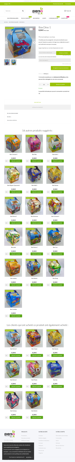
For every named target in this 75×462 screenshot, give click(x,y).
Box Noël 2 (34, 185)
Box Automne (34, 216)
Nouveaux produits (25, 438)
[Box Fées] (41, 139)
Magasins (41, 453)
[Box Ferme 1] (41, 232)
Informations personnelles (62, 435)
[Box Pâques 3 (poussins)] (20, 170)
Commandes (59, 438)
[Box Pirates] (41, 365)
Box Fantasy (13, 410)
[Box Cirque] (41, 334)
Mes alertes (58, 448)
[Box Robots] (41, 263)
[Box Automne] (41, 201)
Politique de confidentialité (16, 457)
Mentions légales (42, 438)
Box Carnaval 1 (13, 154)
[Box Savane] (62, 170)
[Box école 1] (62, 139)
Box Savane (55, 185)
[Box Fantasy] (20, 396)
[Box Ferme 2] (20, 365)
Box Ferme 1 (34, 247)
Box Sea (55, 380)
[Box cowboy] (20, 263)
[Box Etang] (62, 263)
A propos (41, 443)
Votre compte (60, 431)
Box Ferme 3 (13, 216)
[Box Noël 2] (41, 170)
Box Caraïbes (13, 309)
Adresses (58, 443)
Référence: (41, 73)
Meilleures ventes (25, 440)
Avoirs (57, 440)
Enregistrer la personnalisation (61, 68)
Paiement (41, 445)
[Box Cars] (62, 232)
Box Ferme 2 (13, 380)
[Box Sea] (62, 365)
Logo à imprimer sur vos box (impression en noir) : (51, 48)
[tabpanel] (20, 42)
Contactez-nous (42, 448)
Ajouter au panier (60, 84)
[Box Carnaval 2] (62, 201)
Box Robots (34, 278)
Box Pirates (34, 380)
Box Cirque (34, 349)
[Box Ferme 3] (20, 201)
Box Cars (55, 247)
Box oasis (13, 247)
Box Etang (55, 278)
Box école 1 (55, 154)
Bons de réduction (60, 445)
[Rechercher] (23, 11)
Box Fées (34, 154)
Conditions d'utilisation (44, 440)
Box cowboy (13, 278)
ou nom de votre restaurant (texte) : (47, 56)
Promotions (24, 435)
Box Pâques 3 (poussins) (13, 185)
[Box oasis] (20, 232)
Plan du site (41, 450)
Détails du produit (37, 107)
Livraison (41, 435)
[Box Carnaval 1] (20, 139)
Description (37, 102)
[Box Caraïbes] (20, 294)
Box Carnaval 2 (55, 216)
